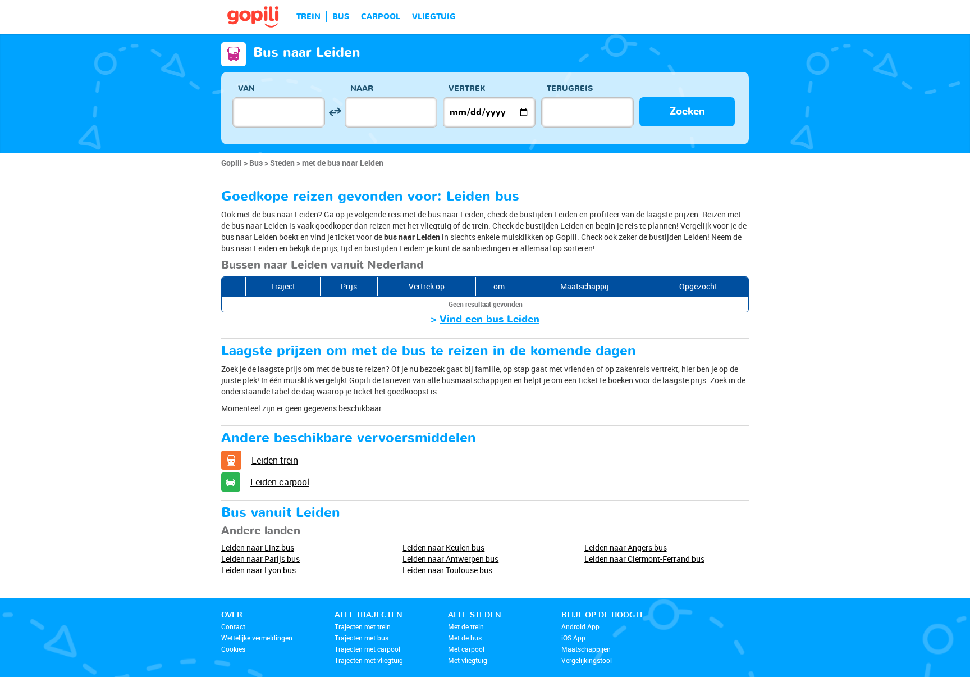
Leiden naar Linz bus (257, 547)
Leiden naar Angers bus (625, 547)
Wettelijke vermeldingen (256, 637)
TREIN (308, 16)
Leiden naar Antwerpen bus (450, 558)
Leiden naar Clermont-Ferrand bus (644, 558)
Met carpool (466, 648)
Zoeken (687, 111)
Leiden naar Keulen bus (443, 547)
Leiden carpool (279, 482)
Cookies (233, 648)
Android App (580, 626)
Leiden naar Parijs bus (260, 558)
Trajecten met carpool (367, 648)
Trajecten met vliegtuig (369, 660)
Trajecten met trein (363, 626)
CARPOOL (380, 16)
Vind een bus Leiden (489, 319)
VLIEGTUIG (434, 16)
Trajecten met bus (361, 637)
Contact (233, 626)
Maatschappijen (586, 648)
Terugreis (570, 88)
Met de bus (465, 637)
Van (246, 88)
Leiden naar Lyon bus (258, 570)
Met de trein (466, 626)
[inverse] (335, 112)
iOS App (573, 637)
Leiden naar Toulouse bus (447, 570)
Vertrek (467, 88)
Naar (361, 88)
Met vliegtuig (467, 660)
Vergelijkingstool (586, 660)
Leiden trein (274, 460)
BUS (340, 16)
